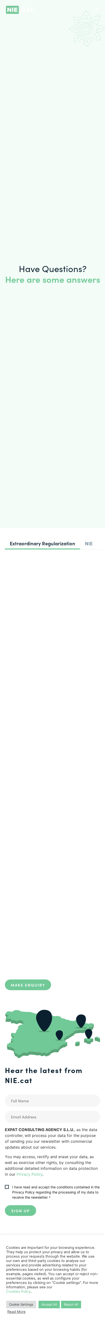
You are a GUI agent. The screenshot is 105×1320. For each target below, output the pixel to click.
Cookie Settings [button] (21, 1304)
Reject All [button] (71, 1304)
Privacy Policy (29, 1174)
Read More (16, 1312)
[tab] (42, 543)
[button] (97, 10)
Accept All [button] (49, 1304)
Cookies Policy (18, 1291)
